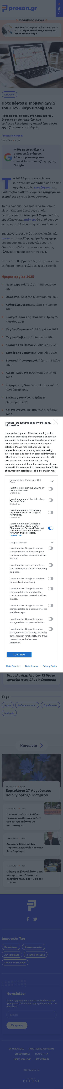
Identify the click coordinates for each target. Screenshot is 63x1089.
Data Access (31, 666)
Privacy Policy (50, 666)
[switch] (50, 489)
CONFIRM (19, 654)
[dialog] (31, 544)
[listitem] (31, 481)
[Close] (57, 423)
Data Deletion (13, 666)
